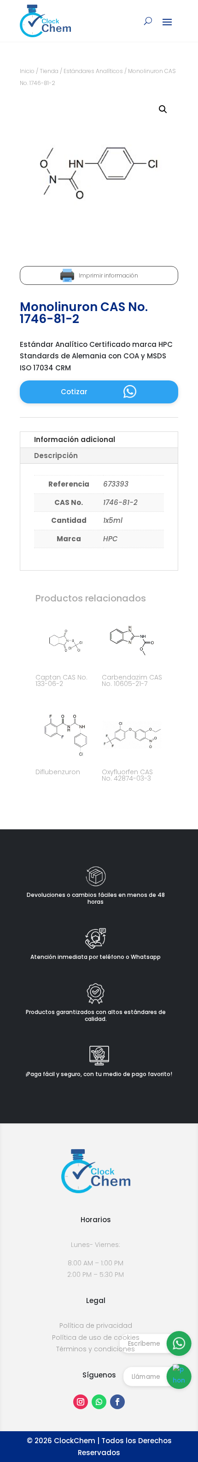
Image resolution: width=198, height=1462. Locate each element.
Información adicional (74, 439)
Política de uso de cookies (96, 1337)
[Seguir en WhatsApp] (99, 1401)
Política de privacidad (95, 1325)
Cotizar (74, 392)
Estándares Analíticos (93, 71)
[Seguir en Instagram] (80, 1401)
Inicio (27, 71)
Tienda (49, 71)
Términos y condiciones (95, 1349)
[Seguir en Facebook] (117, 1401)
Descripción (56, 455)
